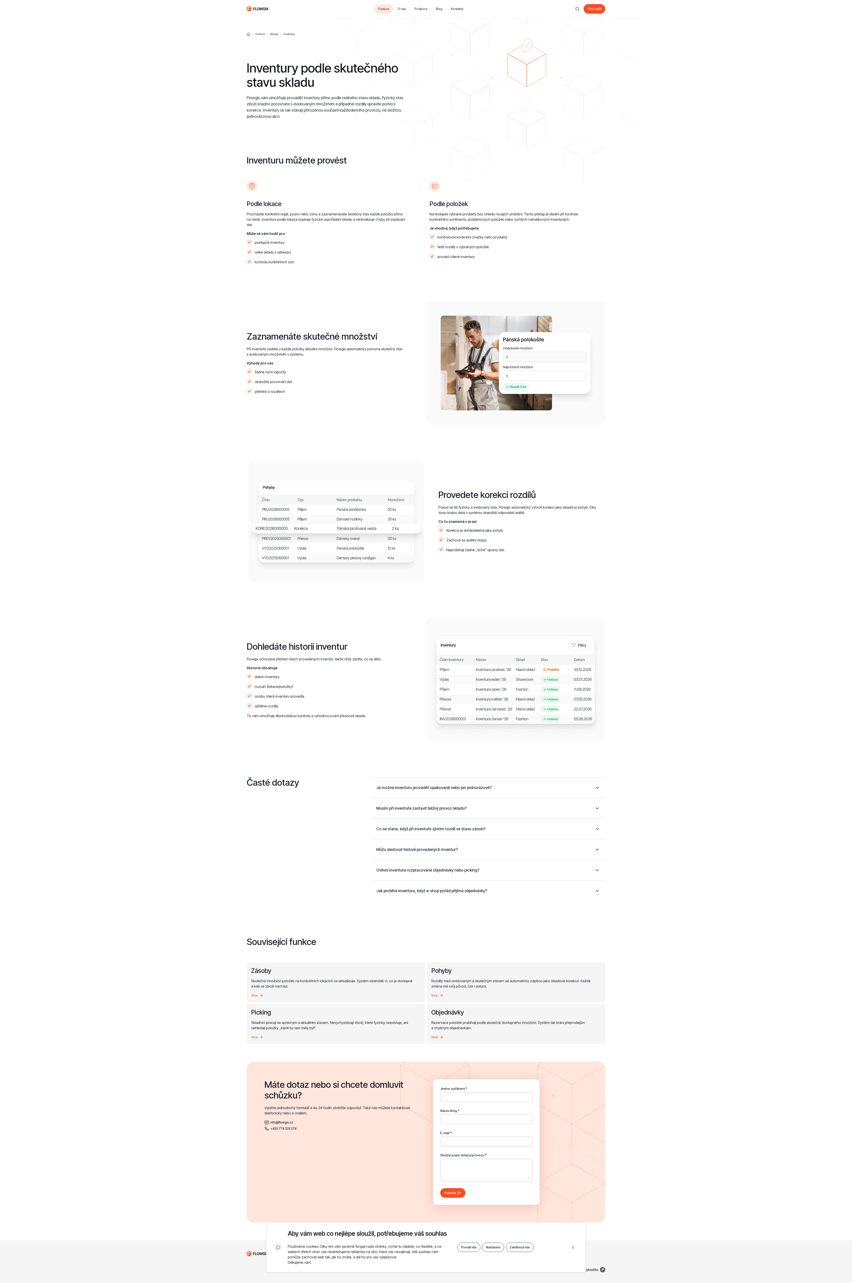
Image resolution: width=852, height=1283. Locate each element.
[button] (488, 787)
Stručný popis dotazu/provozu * (463, 1155)
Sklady (274, 34)
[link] (594, 9)
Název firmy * (449, 1111)
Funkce (260, 34)
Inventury (289, 34)
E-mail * (446, 1133)
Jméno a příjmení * (453, 1088)
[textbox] (486, 1094)
